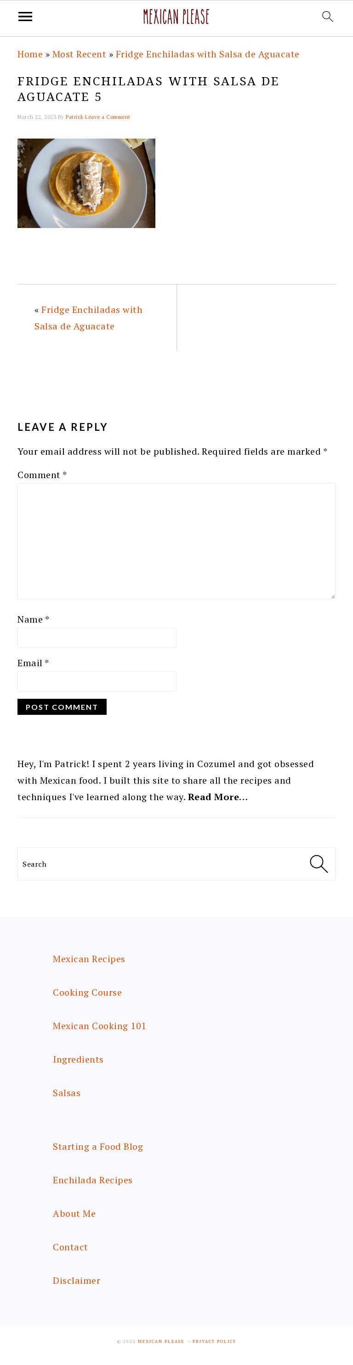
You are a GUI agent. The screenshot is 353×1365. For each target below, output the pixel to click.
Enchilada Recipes (93, 1180)
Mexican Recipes (89, 959)
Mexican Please (161, 1341)
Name (33, 619)
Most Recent (79, 54)
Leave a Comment (108, 117)
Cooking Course (87, 992)
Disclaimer (76, 1280)
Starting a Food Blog (98, 1146)
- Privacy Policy (212, 1341)
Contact (70, 1247)
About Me (74, 1213)
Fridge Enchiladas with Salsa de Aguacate (208, 54)
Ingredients (78, 1059)
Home (30, 54)
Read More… (218, 797)
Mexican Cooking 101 (100, 1026)
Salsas (66, 1092)
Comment (42, 474)
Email (33, 663)
